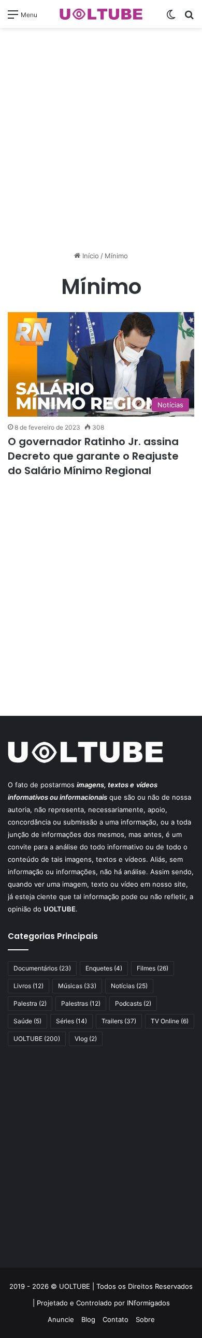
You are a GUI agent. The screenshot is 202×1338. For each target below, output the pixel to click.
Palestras (80, 1003)
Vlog (86, 1038)
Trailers (119, 1021)
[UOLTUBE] (101, 14)
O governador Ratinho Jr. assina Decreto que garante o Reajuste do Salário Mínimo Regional (93, 456)
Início (89, 256)
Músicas (77, 986)
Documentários (42, 968)
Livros (28, 986)
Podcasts (133, 1003)
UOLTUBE (36, 1038)
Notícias (129, 986)
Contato (115, 1319)
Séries (71, 1021)
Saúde (27, 1021)
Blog (88, 1319)
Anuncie (61, 1319)
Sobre (145, 1319)
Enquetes (103, 968)
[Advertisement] (101, 139)
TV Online (170, 1021)
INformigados (148, 1303)
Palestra (30, 1003)
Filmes (152, 968)
